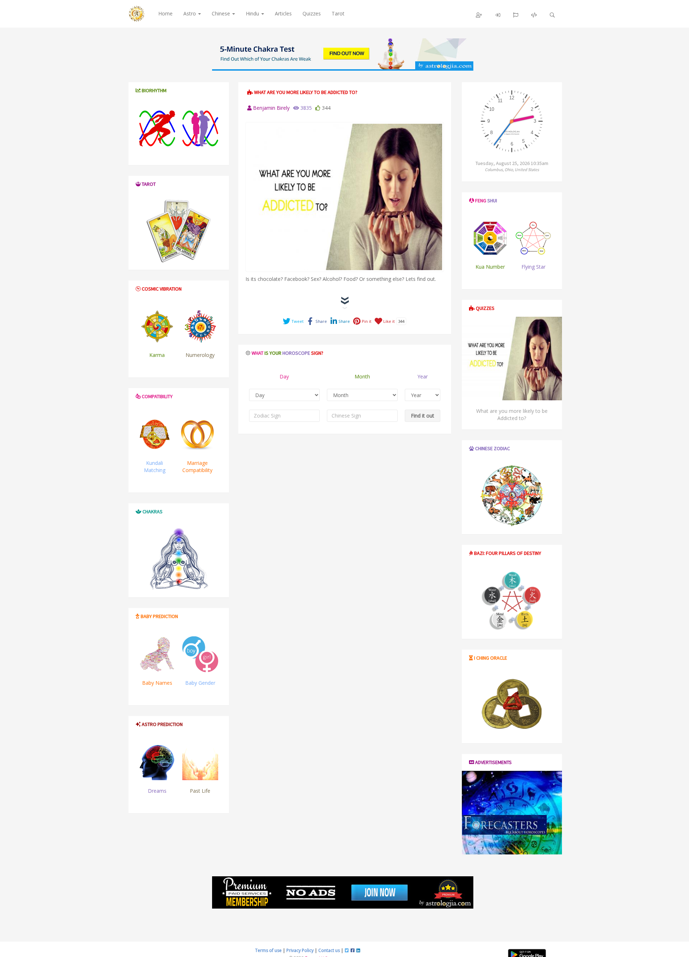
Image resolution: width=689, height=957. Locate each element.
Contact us (329, 950)
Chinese (221, 13)
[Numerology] (200, 326)
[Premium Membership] (342, 892)
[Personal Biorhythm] (157, 128)
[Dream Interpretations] (157, 762)
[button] (479, 15)
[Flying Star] (533, 238)
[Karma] (157, 326)
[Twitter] (346, 950)
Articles (283, 13)
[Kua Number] (490, 238)
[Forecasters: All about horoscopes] (512, 812)
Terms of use (268, 950)
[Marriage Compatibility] (197, 434)
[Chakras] (342, 54)
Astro (190, 13)
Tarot (338, 13)
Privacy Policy (300, 950)
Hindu (253, 13)
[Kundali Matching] (154, 434)
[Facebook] (352, 950)
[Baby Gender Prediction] (200, 654)
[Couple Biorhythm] (200, 128)
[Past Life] (200, 762)
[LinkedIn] (358, 950)
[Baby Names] (157, 654)
